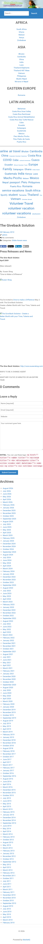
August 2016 (8, 779)
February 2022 (8, 638)
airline (4, 151)
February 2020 (8, 704)
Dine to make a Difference (23, 300)
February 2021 (8, 671)
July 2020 (7, 690)
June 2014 (7, 826)
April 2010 (7, 917)
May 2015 (7, 804)
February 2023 (8, 604)
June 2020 (7, 693)
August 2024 (8, 555)
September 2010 (9, 903)
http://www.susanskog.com (31, 366)
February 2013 (8, 851)
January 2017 (8, 770)
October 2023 (8, 582)
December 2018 (9, 740)
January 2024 (8, 574)
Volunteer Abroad (27, 199)
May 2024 (7, 563)
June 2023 (7, 593)
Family (7, 169)
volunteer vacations (16, 213)
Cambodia (21, 57)
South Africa (22, 29)
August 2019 (8, 721)
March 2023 (7, 602)
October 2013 (8, 840)
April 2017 (7, 762)
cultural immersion (24, 160)
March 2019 (7, 732)
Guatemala (21, 131)
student (13, 194)
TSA (41, 195)
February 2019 (8, 734)
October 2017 (8, 757)
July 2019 (7, 723)
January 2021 (8, 674)
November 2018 (9, 743)
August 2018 (8, 748)
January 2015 (8, 815)
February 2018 (8, 751)
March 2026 (7, 502)
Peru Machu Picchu (21, 136)
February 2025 (8, 538)
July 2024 (7, 557)
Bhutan (21, 54)
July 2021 (7, 657)
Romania (21, 95)
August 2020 (8, 687)
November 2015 (9, 793)
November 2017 (9, 754)
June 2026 (7, 494)
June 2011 (7, 884)
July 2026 (7, 491)
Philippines (21, 76)
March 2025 (7, 535)
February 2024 (8, 571)
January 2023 (8, 607)
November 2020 (9, 679)
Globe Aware (36, 169)
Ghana (21, 32)
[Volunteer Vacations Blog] (21, 4)
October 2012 (8, 859)
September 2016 (9, 776)
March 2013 (7, 848)
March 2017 (7, 765)
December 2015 (9, 790)
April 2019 (7, 729)
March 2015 (7, 809)
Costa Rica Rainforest (21, 114)
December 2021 (9, 643)
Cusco (35, 160)
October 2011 (8, 878)
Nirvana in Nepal (21, 81)
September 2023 (9, 585)
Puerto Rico (21, 142)
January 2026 (8, 508)
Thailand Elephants (21, 68)
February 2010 (8, 923)
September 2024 (9, 552)
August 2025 (8, 521)
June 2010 (7, 911)
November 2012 (9, 856)
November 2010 (9, 898)
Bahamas (21, 109)
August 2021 (8, 654)
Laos (21, 65)
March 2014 (7, 834)
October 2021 (8, 649)
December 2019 (9, 710)
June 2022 (7, 627)
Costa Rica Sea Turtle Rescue (21, 120)
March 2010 (7, 920)
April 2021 (7, 665)
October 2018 (8, 745)
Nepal (5, 182)
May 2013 (7, 845)
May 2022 (7, 629)
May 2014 (7, 828)
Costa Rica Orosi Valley (21, 111)
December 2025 (9, 510)
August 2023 (8, 588)
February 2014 (8, 837)
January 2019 (8, 737)
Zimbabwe (21, 40)
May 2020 (7, 696)
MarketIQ (26, 940)
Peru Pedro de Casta (21, 139)
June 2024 (7, 560)
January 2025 (8, 541)
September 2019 (9, 718)
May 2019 (7, 726)
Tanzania (22, 195)
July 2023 (7, 591)
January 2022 (8, 640)
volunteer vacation (21, 208)
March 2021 (7, 668)
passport (15, 182)
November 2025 (9, 513)
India (21, 62)
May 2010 (7, 914)
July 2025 (7, 524)
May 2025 (7, 530)
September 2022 (9, 618)
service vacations (13, 190)
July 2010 (7, 909)
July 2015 (7, 798)
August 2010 (8, 906)
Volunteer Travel (21, 203)
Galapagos (21, 128)
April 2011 (7, 887)
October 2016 (8, 773)
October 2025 (8, 516)
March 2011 (7, 889)
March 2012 (7, 870)
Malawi (22, 35)
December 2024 (9, 544)
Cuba (21, 122)
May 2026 (7, 497)
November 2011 (9, 875)
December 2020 (9, 676)
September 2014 (9, 823)
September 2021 (9, 651)
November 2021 (9, 646)
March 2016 (7, 787)
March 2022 (7, 635)
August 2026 (8, 488)
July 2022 (7, 624)
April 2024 (7, 566)
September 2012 (9, 862)
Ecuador (21, 125)
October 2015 (8, 795)
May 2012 (7, 864)
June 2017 (7, 759)
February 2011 (8, 892)
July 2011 (7, 881)
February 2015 (8, 812)
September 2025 (9, 519)
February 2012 (8, 873)
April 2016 (7, 784)
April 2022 (7, 632)
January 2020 (8, 707)
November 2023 (9, 580)
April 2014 (7, 831)
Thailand (33, 194)
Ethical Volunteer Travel (21, 165)
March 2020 (7, 701)
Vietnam (21, 73)
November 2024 (9, 546)
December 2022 (9, 610)
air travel (14, 151)
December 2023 (9, 577)
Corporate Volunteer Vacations (18, 156)
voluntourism (36, 214)
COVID (7, 160)
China (21, 59)
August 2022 (8, 621)
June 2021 (7, 660)
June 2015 (7, 801)
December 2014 (9, 817)
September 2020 (9, 685)
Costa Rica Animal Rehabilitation (21, 117)
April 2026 (7, 499)
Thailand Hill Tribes (21, 70)
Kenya (21, 37)
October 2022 (8, 615)
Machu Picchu (13, 178)
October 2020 (8, 682)
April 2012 (7, 867)
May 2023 (7, 596)
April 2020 (7, 698)
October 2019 (8, 715)
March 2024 (7, 568)
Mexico (21, 133)
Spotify (4, 195)
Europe (33, 164)
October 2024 (8, 549)
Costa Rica (34, 155)
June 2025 (7, 527)
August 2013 (8, 842)
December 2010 (9, 895)
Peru (24, 182)
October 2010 (8, 900)
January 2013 (8, 853)
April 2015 (7, 806)
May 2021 (7, 662)
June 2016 (7, 781)
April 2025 (7, 532)
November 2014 (9, 820)
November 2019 (9, 712)
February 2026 (8, 505)
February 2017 (8, 768)
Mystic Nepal (21, 79)
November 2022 (9, 613)
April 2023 (7, 599)
